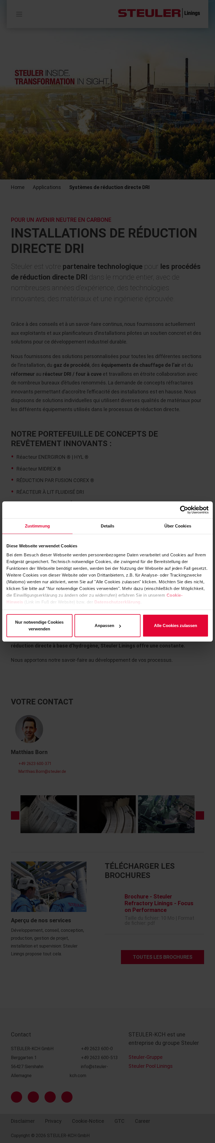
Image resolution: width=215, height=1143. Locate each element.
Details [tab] (107, 526)
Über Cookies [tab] (177, 526)
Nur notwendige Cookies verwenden (39, 625)
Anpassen (104, 625)
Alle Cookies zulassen (175, 625)
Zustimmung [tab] (37, 526)
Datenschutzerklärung (117, 602)
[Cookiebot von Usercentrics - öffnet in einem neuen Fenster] (184, 510)
